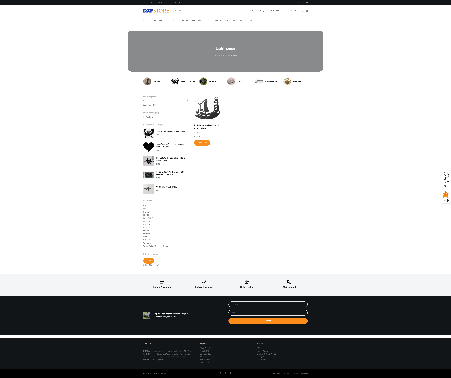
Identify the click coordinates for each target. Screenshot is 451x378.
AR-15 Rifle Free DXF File (166, 187)
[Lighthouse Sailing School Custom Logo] (207, 108)
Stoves (156, 81)
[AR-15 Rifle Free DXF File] (148, 189)
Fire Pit (185, 20)
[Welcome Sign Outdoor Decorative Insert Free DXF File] (148, 175)
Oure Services (161, 2)
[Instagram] (307, 2)
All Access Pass (206, 357)
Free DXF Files (160, 20)
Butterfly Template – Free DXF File (170, 131)
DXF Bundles (205, 354)
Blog (151, 2)
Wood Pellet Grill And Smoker (156, 246)
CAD (227, 20)
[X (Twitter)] (302, 2)
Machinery (237, 20)
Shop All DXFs (206, 348)
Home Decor (197, 20)
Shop (145, 2)
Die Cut (146, 212)
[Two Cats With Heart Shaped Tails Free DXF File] (148, 161)
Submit (268, 321)
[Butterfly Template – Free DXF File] (148, 133)
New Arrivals (205, 360)
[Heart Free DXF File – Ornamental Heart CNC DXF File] (148, 147)
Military (218, 20)
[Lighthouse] (147, 81)
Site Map (304, 373)
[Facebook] (298, 2)
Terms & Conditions (290, 373)
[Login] (302, 11)
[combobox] (199, 10)
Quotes (250, 20)
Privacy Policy (274, 373)
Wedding (147, 243)
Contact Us (176, 2)
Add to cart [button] (202, 142)
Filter (148, 260)
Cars (209, 20)
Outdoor (174, 20)
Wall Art (146, 20)
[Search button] (227, 10)
